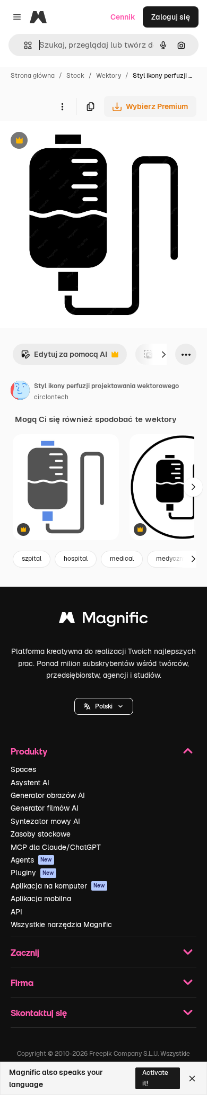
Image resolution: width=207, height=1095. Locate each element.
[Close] (192, 1078)
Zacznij (25, 952)
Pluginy (32, 872)
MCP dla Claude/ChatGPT (56, 847)
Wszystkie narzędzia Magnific (61, 924)
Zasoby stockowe (41, 834)
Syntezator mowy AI (45, 821)
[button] (103, 706)
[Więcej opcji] (62, 106)
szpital (31, 558)
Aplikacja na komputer (58, 886)
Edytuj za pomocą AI (64, 357)
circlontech (51, 397)
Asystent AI (30, 782)
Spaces (23, 769)
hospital (76, 558)
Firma (22, 982)
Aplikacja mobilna (41, 898)
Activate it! (155, 1078)
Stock (75, 75)
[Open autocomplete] (23, 45)
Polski (104, 706)
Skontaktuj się (39, 1012)
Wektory (108, 75)
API (16, 912)
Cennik (122, 17)
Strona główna (33, 75)
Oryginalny (73, 142)
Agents (31, 860)
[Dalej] (163, 354)
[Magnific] (103, 620)
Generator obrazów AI (48, 795)
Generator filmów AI (45, 808)
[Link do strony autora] (20, 392)
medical (122, 558)
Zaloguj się (170, 17)
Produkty (29, 751)
